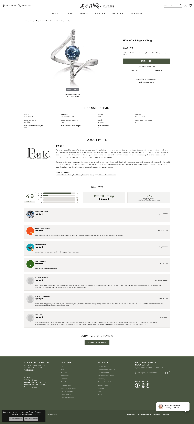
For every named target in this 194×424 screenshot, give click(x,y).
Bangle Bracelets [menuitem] (67, 391)
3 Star (40, 197)
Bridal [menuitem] (63, 366)
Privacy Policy (130, 414)
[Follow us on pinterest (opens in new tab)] (148, 385)
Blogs (100, 391)
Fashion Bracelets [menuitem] (67, 398)
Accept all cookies (31, 419)
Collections (118, 14)
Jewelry (84, 14)
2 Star (40, 200)
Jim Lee (38, 315)
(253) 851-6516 (72, 97)
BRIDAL (55, 14)
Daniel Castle (40, 245)
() (77, 193)
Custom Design (103, 372)
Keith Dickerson (41, 278)
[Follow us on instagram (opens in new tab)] (143, 385)
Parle (99, 116)
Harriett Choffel (41, 212)
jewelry (32, 21)
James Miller (40, 261)
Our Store (136, 14)
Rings (37, 21)
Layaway (101, 388)
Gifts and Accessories (107, 175)
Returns (158, 71)
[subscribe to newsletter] (167, 373)
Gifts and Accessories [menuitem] (68, 388)
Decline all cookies (16, 419)
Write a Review (97, 343)
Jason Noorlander (42, 228)
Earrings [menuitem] (64, 372)
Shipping (134, 71)
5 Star (40, 193)
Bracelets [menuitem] (64, 382)
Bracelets (60, 175)
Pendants (68, 175)
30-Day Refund (103, 366)
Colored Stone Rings (47, 21)
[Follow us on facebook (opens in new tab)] (137, 385)
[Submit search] (180, 5)
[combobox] (171, 5)
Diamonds (100, 14)
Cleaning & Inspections (106, 369)
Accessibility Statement (161, 414)
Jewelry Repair (103, 385)
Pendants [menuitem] (64, 379)
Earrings (85, 175)
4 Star (40, 195)
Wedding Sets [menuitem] (66, 394)
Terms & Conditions (144, 414)
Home (26, 21)
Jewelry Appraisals (104, 382)
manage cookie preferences (22, 414)
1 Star (40, 202)
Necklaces (77, 175)
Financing (101, 379)
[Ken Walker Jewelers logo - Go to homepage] (97, 5)
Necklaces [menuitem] (64, 375)
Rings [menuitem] (63, 369)
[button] (185, 5)
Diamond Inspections (106, 375)
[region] (72, 58)
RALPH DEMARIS (42, 296)
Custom (69, 14)
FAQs (100, 394)
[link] (9, 5)
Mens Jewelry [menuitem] (66, 385)
